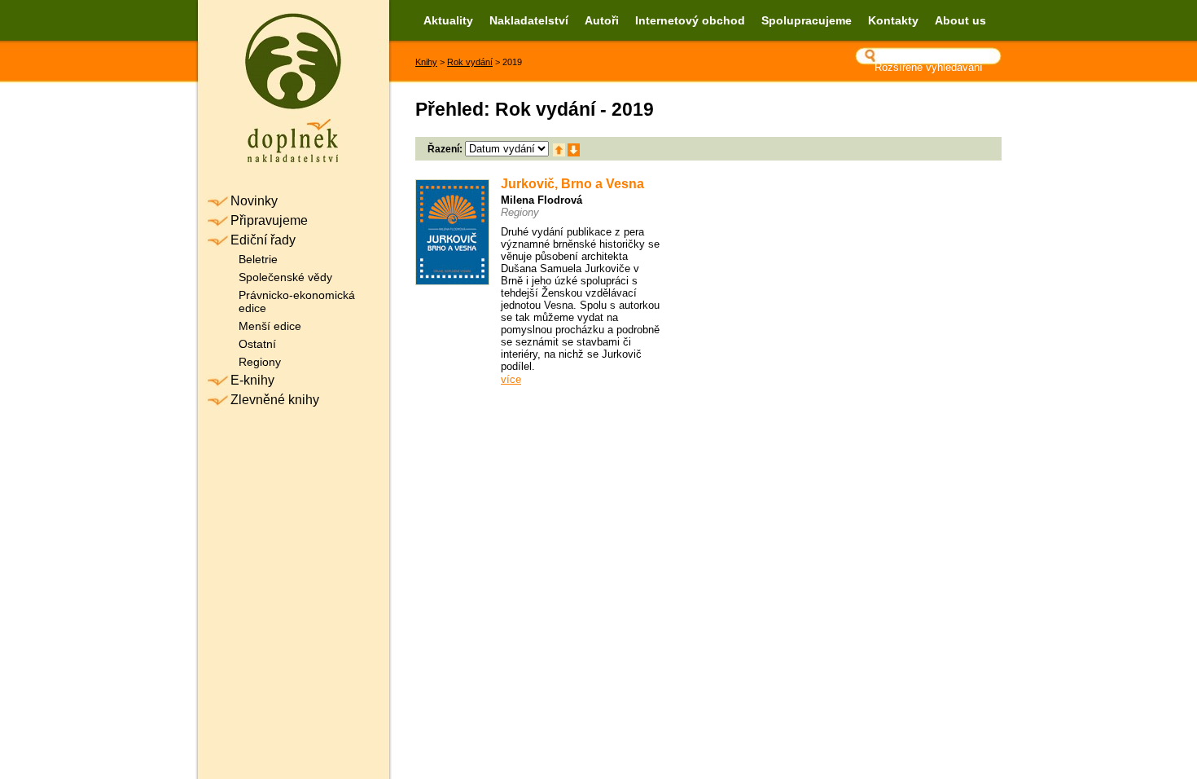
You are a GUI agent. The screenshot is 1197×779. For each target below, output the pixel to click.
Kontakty (893, 20)
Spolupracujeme (806, 20)
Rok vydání (470, 62)
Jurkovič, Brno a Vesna (572, 184)
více (511, 379)
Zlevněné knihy (274, 400)
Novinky (254, 201)
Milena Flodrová (541, 200)
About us (960, 20)
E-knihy (252, 380)
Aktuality (448, 20)
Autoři (602, 20)
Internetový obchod (690, 20)
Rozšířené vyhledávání (929, 67)
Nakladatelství (528, 20)
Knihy (426, 62)
